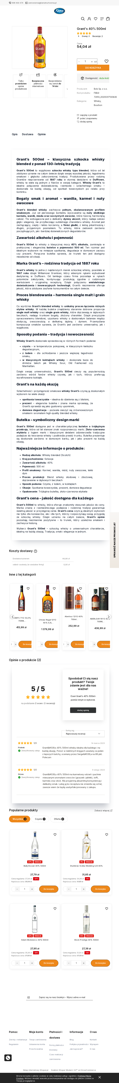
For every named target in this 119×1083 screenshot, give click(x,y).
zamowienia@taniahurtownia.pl (42, 3)
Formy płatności (56, 1045)
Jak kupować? (76, 1049)
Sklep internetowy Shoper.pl (35, 1070)
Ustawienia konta (37, 1044)
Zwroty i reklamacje (18, 1039)
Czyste (40, 819)
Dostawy (53, 1050)
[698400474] (8, 1058)
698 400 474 (17, 3)
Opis (15, 134)
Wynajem (94, 1044)
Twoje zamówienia (37, 1039)
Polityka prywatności (79, 1044)
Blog (72, 1039)
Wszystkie (19, 819)
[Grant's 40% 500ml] (40, 47)
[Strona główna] (59, 11)
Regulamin (14, 1044)
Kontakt (93, 1039)
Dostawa (27, 134)
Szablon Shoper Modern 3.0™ (64, 1070)
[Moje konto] (89, 18)
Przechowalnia (36, 1049)
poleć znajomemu (88, 118)
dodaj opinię (83, 710)
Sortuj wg (70, 730)
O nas (92, 1049)
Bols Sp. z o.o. (100, 89)
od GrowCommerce (87, 1070)
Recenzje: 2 (97, 36)
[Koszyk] (108, 18)
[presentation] (12, 617)
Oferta (58, 819)
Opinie (42, 134)
